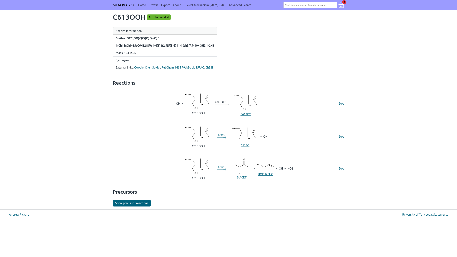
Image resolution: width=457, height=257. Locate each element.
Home (142, 5)
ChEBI (209, 67)
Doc (341, 103)
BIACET (242, 177)
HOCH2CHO (265, 174)
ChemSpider (152, 67)
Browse (153, 5)
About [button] (177, 5)
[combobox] (311, 5)
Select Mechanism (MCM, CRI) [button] (205, 5)
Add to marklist (159, 17)
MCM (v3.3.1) (123, 5)
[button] (341, 4)
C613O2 (245, 114)
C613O (245, 145)
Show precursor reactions (131, 203)
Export (165, 5)
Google (139, 67)
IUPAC (200, 67)
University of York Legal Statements (425, 214)
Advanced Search (240, 5)
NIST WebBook (185, 67)
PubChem (168, 67)
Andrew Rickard (19, 214)
